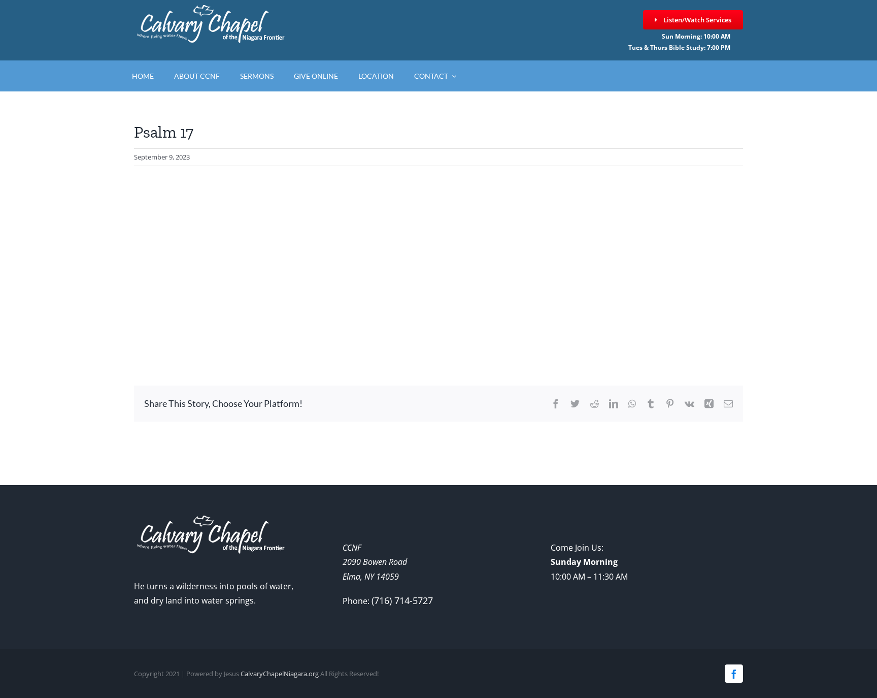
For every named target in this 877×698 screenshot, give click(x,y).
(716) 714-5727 (402, 600)
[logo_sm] (210, 10)
